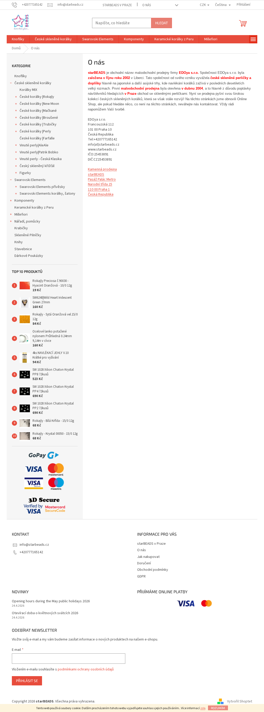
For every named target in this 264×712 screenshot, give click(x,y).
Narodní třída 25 (100, 184)
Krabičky (21, 228)
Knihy (18, 242)
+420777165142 (31, 552)
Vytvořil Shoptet (239, 701)
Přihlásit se (27, 680)
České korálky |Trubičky (38, 124)
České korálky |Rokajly (37, 96)
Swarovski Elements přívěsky (42, 186)
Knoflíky (20, 76)
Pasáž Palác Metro (102, 179)
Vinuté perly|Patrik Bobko (39, 152)
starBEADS (96, 174)
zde (202, 708)
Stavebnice (23, 249)
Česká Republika (100, 194)
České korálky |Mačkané (38, 110)
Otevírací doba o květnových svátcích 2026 (45, 613)
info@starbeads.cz (34, 544)
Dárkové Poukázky (28, 255)
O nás (146, 5)
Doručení (144, 563)
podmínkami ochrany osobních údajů (86, 669)
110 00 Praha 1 (99, 189)
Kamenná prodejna (102, 169)
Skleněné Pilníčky (27, 235)
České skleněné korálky (32, 83)
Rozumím (218, 708)
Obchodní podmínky (152, 569)
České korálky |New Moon (39, 103)
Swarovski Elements (30, 180)
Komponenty (24, 200)
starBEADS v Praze (117, 5)
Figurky (25, 173)
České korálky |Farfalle (37, 138)
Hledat (161, 23)
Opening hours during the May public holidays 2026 (51, 601)
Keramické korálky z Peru (34, 207)
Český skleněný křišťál (37, 166)
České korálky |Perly (35, 131)
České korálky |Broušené (39, 117)
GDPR (141, 576)
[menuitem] (18, 39)
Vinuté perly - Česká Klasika (41, 159)
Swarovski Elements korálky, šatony (47, 193)
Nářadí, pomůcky (27, 221)
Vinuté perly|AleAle (34, 145)
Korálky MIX (28, 89)
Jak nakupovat (148, 556)
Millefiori (21, 214)
